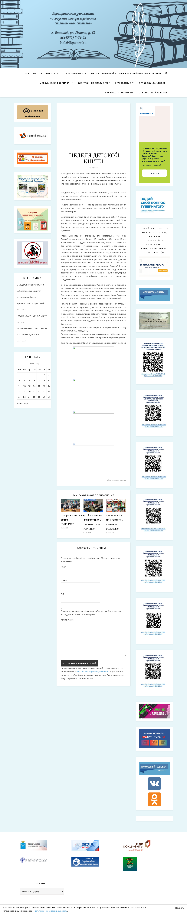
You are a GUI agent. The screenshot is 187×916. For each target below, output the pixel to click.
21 (34, 391)
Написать (154, 173)
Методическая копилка (54, 83)
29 (39, 396)
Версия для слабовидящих (34, 113)
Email (64, 580)
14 (34, 386)
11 (19, 386)
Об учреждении (73, 73)
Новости (30, 73)
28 (34, 396)
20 (29, 391)
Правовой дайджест (152, 83)
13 (29, 386)
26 (24, 396)
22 (39, 391)
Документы (48, 73)
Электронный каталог (153, 92)
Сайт (63, 594)
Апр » (26, 403)
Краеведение (123, 83)
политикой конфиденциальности (93, 671)
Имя (63, 566)
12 (24, 386)
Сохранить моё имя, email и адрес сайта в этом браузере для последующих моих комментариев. (91, 613)
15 (39, 386)
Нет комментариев (116, 480)
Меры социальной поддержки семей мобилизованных (126, 73)
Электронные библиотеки (94, 83)
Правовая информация (119, 92)
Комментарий (67, 619)
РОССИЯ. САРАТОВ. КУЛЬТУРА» (32, 315)
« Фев (20, 403)
